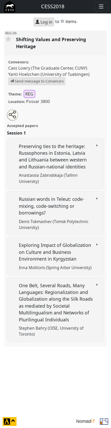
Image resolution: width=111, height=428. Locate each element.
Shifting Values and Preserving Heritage (51, 42)
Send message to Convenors (39, 81)
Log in (45, 22)
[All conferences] (104, 421)
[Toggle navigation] (101, 6)
